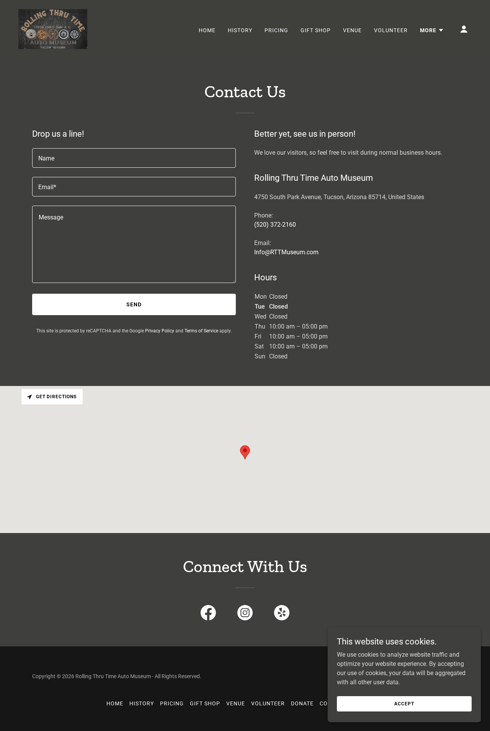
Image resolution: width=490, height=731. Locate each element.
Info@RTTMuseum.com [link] (286, 252)
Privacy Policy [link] (159, 331)
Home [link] (207, 30)
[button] (432, 30)
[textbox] (134, 158)
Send (134, 304)
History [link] (240, 30)
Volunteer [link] (391, 30)
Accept (404, 703)
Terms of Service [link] (201, 331)
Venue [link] (352, 30)
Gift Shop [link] (316, 30)
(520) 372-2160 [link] (275, 224)
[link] (52, 28)
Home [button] (114, 703)
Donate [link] (302, 703)
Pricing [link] (276, 30)
